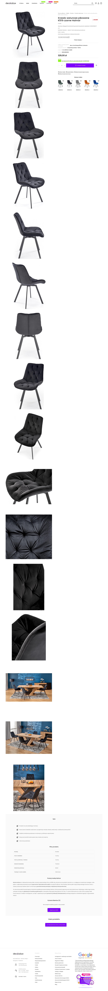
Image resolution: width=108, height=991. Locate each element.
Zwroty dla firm (58, 975)
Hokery (36, 967)
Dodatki (37, 963)
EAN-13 (59, 52)
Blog (56, 984)
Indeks (59, 50)
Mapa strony (58, 982)
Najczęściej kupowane (40, 960)
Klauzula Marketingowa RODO (62, 980)
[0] (101, 3)
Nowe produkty (38, 958)
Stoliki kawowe (38, 980)
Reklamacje (58, 973)
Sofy (36, 978)
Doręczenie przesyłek (60, 967)
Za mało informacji (63, 37)
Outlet (36, 973)
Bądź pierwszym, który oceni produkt (56, 924)
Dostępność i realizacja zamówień (63, 956)
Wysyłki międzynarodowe (61, 965)
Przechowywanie (39, 975)
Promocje (37, 956)
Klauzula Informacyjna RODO (62, 978)
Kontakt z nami (22, 976)
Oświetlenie (37, 971)
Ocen (59, 23)
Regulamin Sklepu (59, 960)
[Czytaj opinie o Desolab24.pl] (85, 955)
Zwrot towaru (58, 958)
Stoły (36, 982)
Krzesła (36, 969)
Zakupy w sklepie (59, 971)
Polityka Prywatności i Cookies (62, 969)
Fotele (36, 965)
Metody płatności (59, 963)
